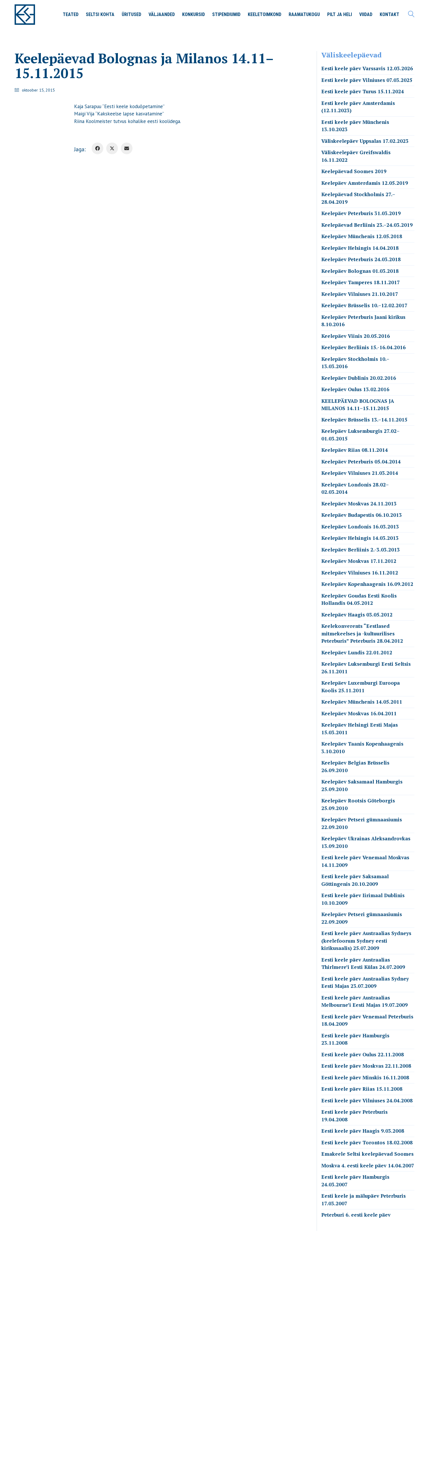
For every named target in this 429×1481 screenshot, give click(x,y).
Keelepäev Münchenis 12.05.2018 (361, 236)
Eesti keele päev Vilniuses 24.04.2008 (367, 1100)
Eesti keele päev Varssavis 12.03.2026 (367, 68)
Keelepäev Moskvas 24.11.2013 (359, 503)
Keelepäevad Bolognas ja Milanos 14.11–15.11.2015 (357, 405)
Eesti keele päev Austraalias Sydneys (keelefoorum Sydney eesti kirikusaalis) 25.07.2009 (366, 940)
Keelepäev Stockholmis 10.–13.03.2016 (355, 363)
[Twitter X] (112, 148)
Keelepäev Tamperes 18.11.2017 (360, 282)
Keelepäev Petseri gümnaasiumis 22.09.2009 (361, 918)
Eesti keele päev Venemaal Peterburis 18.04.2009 (367, 1020)
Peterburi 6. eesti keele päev (355, 1214)
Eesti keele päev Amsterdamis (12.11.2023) (358, 107)
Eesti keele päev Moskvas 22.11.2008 (366, 1065)
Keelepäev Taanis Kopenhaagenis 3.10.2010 (362, 747)
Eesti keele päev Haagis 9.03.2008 (362, 1130)
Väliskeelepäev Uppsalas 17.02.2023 (365, 141)
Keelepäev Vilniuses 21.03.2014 (359, 473)
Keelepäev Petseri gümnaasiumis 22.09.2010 (361, 823)
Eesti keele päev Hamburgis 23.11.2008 (355, 1039)
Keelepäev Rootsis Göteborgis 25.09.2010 (358, 804)
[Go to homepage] (25, 14)
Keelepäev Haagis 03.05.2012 (357, 614)
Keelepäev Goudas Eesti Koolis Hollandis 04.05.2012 (359, 599)
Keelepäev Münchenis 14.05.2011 (361, 701)
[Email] (126, 148)
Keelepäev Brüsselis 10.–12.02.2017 (364, 305)
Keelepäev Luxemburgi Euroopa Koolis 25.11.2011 (360, 686)
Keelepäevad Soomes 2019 (353, 171)
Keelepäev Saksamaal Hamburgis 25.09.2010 (361, 785)
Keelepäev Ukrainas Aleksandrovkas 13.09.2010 (365, 842)
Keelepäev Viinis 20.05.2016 (355, 336)
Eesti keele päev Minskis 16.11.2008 (365, 1077)
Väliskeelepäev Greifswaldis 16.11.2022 (355, 156)
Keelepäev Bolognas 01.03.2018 (360, 271)
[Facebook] (97, 148)
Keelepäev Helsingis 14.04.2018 (360, 248)
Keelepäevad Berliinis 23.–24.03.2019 (367, 225)
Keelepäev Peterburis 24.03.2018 (361, 259)
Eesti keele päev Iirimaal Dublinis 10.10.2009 (362, 899)
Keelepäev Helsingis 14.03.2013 (360, 538)
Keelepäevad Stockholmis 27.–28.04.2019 (358, 198)
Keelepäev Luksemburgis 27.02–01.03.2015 (360, 435)
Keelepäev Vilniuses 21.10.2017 (359, 294)
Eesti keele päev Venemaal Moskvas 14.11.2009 (365, 861)
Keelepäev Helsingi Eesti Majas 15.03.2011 (359, 728)
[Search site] (411, 15)
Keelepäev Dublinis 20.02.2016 (358, 378)
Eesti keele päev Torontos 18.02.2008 (367, 1142)
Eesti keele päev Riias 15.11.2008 (361, 1088)
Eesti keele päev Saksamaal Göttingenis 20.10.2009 (355, 880)
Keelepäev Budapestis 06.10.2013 (361, 515)
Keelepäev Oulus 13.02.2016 (355, 389)
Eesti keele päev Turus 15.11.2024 (362, 91)
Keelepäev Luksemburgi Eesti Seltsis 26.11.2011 (366, 667)
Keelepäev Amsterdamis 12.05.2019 (364, 183)
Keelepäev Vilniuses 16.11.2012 (359, 572)
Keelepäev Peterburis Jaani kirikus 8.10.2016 (363, 321)
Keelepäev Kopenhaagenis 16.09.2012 (367, 584)
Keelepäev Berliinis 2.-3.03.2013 (360, 549)
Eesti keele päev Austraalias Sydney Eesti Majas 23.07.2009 (365, 982)
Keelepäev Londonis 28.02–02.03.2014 (355, 488)
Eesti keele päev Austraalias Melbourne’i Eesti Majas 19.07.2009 (364, 1001)
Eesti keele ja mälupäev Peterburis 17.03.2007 (363, 1199)
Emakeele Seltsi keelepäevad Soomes (367, 1153)
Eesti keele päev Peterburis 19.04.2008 (354, 1115)
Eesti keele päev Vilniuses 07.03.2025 (366, 80)
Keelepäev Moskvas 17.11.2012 (358, 561)
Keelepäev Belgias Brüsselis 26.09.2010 (355, 766)
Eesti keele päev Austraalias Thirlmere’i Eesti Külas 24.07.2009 (363, 963)
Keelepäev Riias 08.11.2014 (354, 450)
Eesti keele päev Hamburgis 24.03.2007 (355, 1180)
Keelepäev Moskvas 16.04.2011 (359, 713)
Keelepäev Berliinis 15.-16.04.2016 (363, 347)
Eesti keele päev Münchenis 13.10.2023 (355, 126)
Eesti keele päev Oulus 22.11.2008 (362, 1054)
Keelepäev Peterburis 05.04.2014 (361, 461)
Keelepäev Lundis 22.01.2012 (356, 652)
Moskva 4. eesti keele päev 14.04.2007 (367, 1165)
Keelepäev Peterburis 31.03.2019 (361, 213)
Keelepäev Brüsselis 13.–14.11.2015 (364, 419)
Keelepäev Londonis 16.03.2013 (360, 526)
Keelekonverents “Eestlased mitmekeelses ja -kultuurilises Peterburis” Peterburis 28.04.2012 (362, 633)
